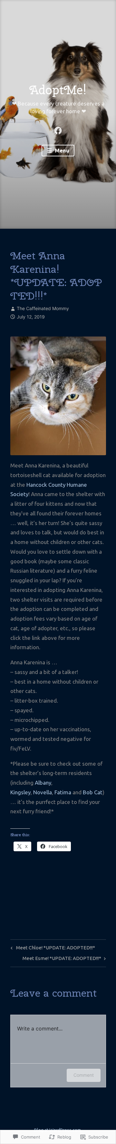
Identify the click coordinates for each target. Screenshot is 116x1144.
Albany (43, 783)
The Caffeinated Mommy (43, 308)
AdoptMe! (58, 90)
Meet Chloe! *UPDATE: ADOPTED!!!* (52, 949)
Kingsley (20, 792)
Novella (42, 792)
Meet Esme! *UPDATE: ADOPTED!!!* (62, 959)
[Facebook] (58, 129)
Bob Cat (92, 792)
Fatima (62, 792)
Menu (61, 150)
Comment (83, 1075)
